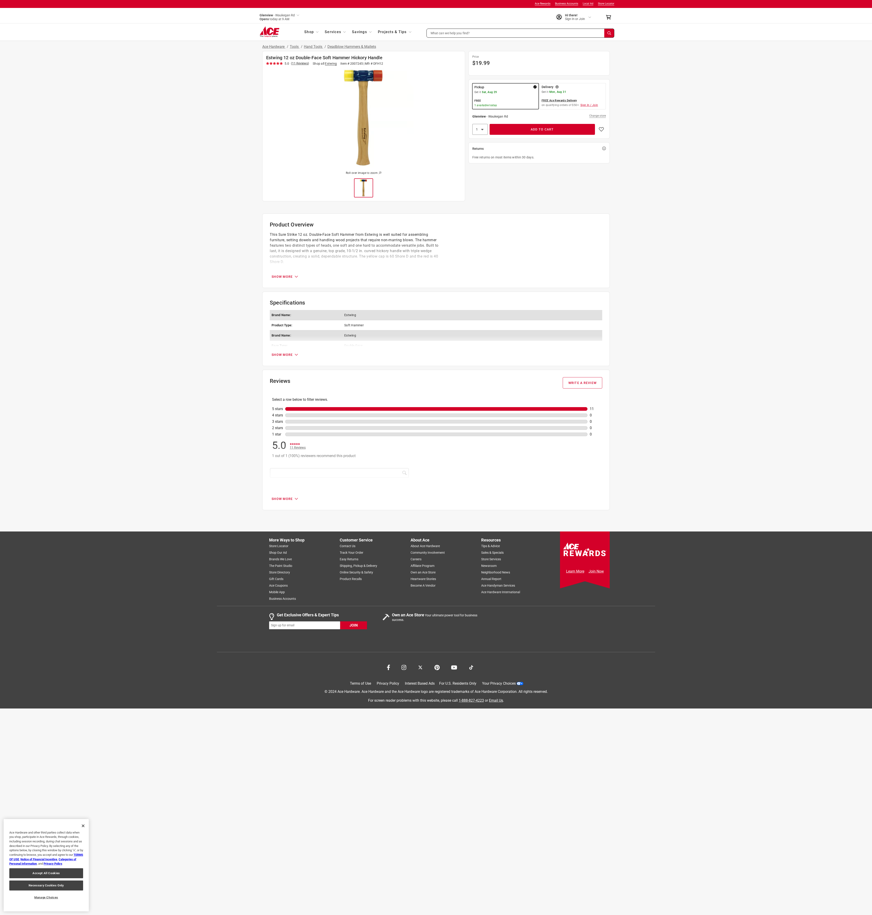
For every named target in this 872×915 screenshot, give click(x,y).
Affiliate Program (422, 566)
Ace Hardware (273, 46)
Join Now (596, 571)
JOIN (353, 625)
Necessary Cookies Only (46, 885)
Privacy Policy (388, 683)
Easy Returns (349, 559)
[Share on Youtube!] (454, 667)
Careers (416, 559)
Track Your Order (351, 552)
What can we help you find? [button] (450, 33)
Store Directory (279, 572)
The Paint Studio (280, 566)
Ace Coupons (278, 585)
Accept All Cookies (46, 873)
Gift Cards (276, 579)
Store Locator (606, 3)
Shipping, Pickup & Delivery (358, 566)
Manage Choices (46, 897)
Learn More (575, 571)
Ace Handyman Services (498, 585)
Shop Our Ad (278, 552)
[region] (46, 865)
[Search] (609, 33)
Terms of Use (360, 683)
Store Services (491, 559)
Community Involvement (428, 552)
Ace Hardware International (500, 592)
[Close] (83, 826)
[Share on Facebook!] (388, 667)
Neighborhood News (495, 572)
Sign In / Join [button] (589, 105)
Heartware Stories (423, 579)
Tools (295, 46)
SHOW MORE (282, 276)
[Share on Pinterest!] (437, 667)
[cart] (609, 17)
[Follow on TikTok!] (471, 667)
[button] (520, 33)
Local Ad (588, 3)
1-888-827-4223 (471, 700)
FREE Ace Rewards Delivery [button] (559, 100)
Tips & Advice (490, 546)
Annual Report (491, 579)
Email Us (496, 700)
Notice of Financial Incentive (38, 859)
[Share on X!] (420, 667)
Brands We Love (280, 559)
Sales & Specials (492, 552)
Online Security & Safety (356, 572)
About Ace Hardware (425, 546)
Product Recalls (351, 579)
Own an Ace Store (423, 572)
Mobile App (277, 592)
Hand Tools (313, 46)
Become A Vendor (423, 585)
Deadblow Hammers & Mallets (351, 46)
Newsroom (489, 566)
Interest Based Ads (420, 683)
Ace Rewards (542, 3)
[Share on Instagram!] (403, 667)
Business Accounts (566, 3)
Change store (597, 115)
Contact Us (347, 546)
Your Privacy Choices (499, 683)
